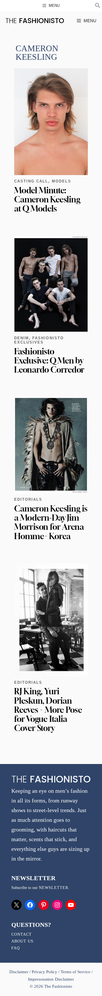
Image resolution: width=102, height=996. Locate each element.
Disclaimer (19, 972)
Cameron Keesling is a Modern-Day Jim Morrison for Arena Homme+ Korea (51, 522)
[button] (98, 6)
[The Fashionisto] (35, 20)
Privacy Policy (44, 972)
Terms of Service (75, 972)
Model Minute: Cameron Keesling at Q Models (47, 199)
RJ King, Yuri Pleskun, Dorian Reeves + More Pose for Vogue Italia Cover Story (48, 710)
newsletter (53, 888)
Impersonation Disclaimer (51, 979)
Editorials (28, 499)
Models (61, 181)
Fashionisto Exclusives (39, 340)
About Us (22, 941)
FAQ (15, 948)
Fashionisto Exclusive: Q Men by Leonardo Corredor (49, 360)
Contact (21, 934)
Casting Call (31, 181)
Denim (21, 338)
